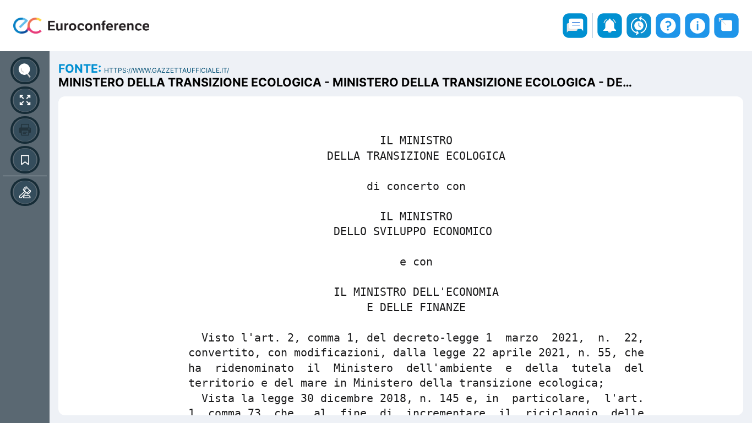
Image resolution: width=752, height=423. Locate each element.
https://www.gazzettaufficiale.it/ (166, 70)
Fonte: (81, 68)
